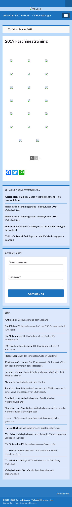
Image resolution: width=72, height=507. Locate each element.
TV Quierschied (13, 444)
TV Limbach (11, 434)
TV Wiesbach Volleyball (17, 460)
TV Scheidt (11, 450)
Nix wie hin (10, 381)
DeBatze (10, 226)
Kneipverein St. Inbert (16, 362)
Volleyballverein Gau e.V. (17, 470)
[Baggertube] (20, 2)
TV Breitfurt (11, 427)
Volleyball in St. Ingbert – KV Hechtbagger (27, 15)
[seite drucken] (64, 46)
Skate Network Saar (15, 408)
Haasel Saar (11, 355)
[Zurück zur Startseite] (36, 9)
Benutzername (18, 262)
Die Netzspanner (14, 336)
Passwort (15, 277)
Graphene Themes (28, 503)
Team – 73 (10, 417)
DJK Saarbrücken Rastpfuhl (19, 345)
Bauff (8, 326)
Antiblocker (11, 319)
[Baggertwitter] (9, 2)
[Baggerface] (14, 2)
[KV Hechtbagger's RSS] (4, 2)
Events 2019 (25, 29)
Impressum (63, 493)
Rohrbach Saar (12, 388)
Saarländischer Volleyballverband (22, 398)
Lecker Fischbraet (14, 372)
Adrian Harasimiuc (15, 196)
